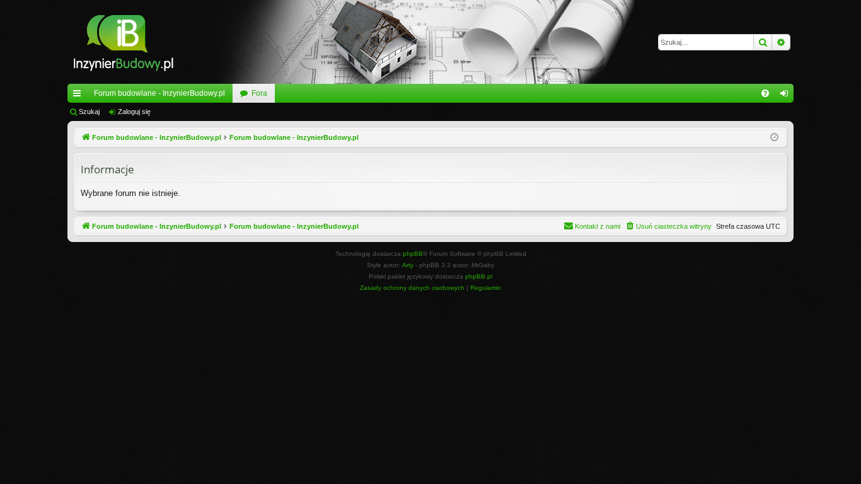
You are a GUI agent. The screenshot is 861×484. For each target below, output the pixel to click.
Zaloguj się (134, 111)
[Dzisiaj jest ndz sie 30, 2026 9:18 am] (774, 137)
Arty (407, 265)
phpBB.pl (478, 276)
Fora (259, 93)
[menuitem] (765, 93)
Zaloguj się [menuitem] (787, 96)
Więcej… (79, 96)
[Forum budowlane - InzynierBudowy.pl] (123, 42)
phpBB (413, 253)
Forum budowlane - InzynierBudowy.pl (159, 93)
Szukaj (89, 111)
